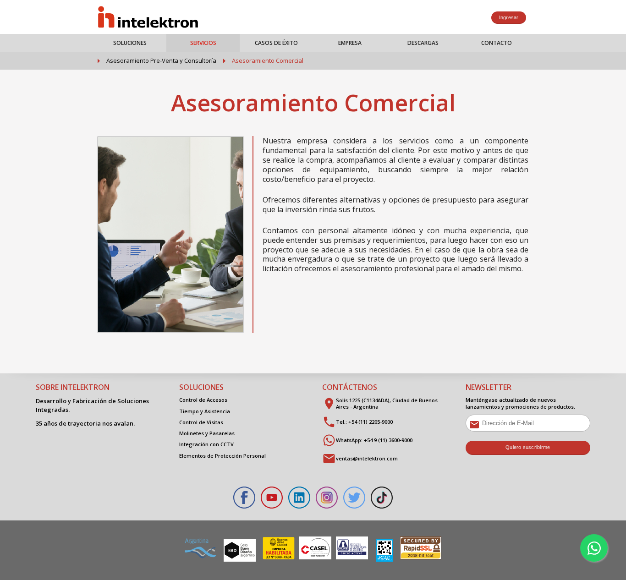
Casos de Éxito (276, 43)
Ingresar (509, 17)
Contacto (496, 43)
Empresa (350, 43)
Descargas (423, 43)
